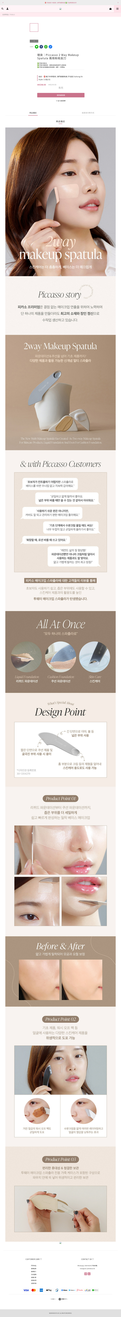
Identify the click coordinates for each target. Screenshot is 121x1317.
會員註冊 (33, 1268)
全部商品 (5, 14)
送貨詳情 (33, 1283)
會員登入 (33, 1271)
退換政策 (33, 1280)
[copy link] (50, 47)
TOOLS (12, 14)
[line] (36, 47)
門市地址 (33, 1265)
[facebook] (41, 47)
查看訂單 (33, 1277)
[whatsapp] (46, 47)
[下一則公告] (118, 3)
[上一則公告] (3, 3)
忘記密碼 (33, 1274)
